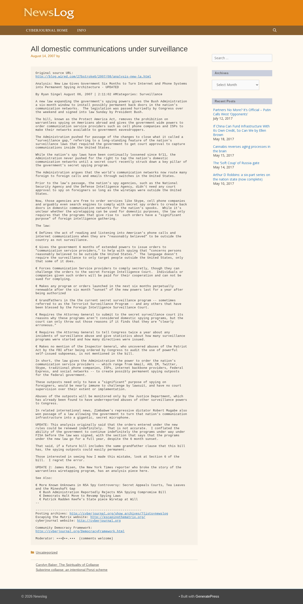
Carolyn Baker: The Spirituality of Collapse (67, 565)
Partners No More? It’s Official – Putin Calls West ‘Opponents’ (242, 112)
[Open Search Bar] (275, 30)
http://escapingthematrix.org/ (117, 517)
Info (81, 30)
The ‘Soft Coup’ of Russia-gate (236, 163)
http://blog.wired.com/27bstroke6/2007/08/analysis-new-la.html (93, 76)
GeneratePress (207, 596)
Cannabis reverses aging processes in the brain (241, 148)
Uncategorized (47, 552)
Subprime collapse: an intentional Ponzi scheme (71, 570)
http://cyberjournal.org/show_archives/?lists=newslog (119, 513)
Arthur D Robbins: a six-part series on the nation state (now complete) (241, 176)
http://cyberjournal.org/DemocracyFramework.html (80, 531)
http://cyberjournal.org (99, 521)
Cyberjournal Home (47, 30)
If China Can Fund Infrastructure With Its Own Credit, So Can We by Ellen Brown (241, 130)
